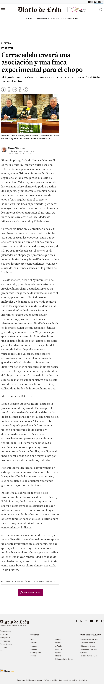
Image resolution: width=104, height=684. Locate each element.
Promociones (5, 641)
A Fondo (58, 646)
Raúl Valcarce (51, 581)
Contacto (3, 647)
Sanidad (58, 640)
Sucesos (58, 643)
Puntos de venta (6, 644)
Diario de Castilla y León (89, 640)
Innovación (22, 581)
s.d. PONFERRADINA (69, 18)
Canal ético (83, 680)
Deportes (33, 649)
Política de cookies (50, 680)
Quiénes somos (5, 631)
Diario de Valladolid (87, 643)
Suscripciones (5, 638)
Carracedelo (10, 581)
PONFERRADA (43, 18)
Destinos (58, 649)
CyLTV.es (83, 653)
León (32, 640)
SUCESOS (55, 18)
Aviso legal (21, 680)
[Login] (101, 9)
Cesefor (31, 581)
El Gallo (58, 656)
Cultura (33, 656)
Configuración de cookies (68, 680)
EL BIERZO (30, 18)
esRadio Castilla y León (88, 656)
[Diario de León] (14, 622)
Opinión (58, 653)
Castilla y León (35, 653)
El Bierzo (6, 43)
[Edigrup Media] (7, 670)
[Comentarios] (26, 89)
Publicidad (4, 634)
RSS (1, 651)
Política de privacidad (34, 680)
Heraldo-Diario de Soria (88, 649)
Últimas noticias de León (64, 659)
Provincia (33, 646)
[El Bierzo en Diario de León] (52, 9)
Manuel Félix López (16, 148)
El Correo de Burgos (87, 646)
